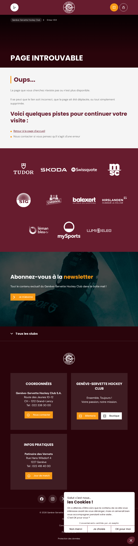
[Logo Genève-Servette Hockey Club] (69, 7)
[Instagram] (52, 499)
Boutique (123, 7)
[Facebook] (42, 499)
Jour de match (42, 475)
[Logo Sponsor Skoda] (54, 169)
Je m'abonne (26, 297)
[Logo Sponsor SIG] (23, 200)
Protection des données (69, 538)
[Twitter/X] (63, 499)
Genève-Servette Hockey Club (26, 20)
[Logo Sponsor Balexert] (84, 200)
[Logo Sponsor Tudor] (23, 169)
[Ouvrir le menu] (14, 7)
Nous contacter (41, 414)
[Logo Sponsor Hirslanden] (114, 200)
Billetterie (114, 7)
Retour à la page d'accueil (29, 131)
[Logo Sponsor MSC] (114, 169)
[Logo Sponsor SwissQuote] (84, 169)
